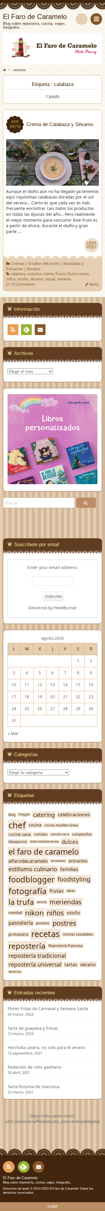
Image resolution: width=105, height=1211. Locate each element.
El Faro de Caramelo (20, 1178)
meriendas (66, 902)
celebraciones (74, 814)
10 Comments (23, 284)
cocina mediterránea (61, 825)
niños (11, 279)
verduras (14, 972)
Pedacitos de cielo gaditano (34, 1067)
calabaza (17, 273)
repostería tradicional (37, 956)
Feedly (26, 329)
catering (44, 814)
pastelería (20, 923)
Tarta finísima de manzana (34, 1086)
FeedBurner (65, 607)
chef (17, 825)
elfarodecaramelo (28, 861)
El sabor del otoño (44, 263)
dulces (70, 841)
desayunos (17, 841)
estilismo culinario (32, 869)
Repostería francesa (65, 945)
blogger (24, 814)
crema (48, 273)
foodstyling (73, 879)
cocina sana (19, 834)
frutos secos (78, 273)
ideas (70, 891)
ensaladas (58, 861)
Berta (94, 284)
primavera (18, 934)
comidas (41, 834)
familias (69, 869)
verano (88, 964)
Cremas (17, 263)
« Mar (13, 733)
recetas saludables (78, 934)
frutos (60, 273)
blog (11, 814)
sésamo (36, 279)
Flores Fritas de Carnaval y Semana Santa (48, 1008)
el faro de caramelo (43, 851)
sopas (50, 279)
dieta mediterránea (44, 841)
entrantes (78, 861)
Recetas (33, 268)
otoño (23, 279)
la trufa (21, 902)
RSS (13, 329)
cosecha (34, 273)
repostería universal (35, 964)
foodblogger (31, 879)
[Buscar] (82, 19)
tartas (70, 964)
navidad (15, 912)
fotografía (27, 891)
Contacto (40, 329)
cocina (35, 825)
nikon (34, 912)
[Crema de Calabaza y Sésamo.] (52, 182)
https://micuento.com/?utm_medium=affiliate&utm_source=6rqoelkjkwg (52, 1118)
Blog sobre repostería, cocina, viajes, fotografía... (37, 1182)
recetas (45, 934)
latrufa (42, 902)
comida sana (59, 834)
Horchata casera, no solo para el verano (46, 1047)
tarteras (64, 279)
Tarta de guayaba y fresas (33, 1028)
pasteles (43, 923)
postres (64, 923)
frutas (57, 891)
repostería (27, 946)
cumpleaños (82, 834)
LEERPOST (91, 245)
